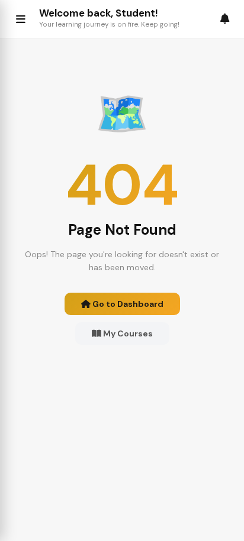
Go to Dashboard (127, 304)
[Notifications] (225, 19)
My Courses (127, 333)
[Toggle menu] (20, 19)
